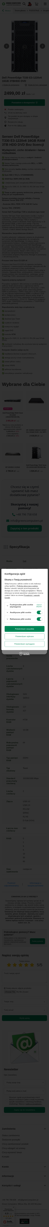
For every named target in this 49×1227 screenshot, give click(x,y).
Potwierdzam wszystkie (24, 629)
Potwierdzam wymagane (24, 644)
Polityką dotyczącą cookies (27, 586)
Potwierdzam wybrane (24, 636)
